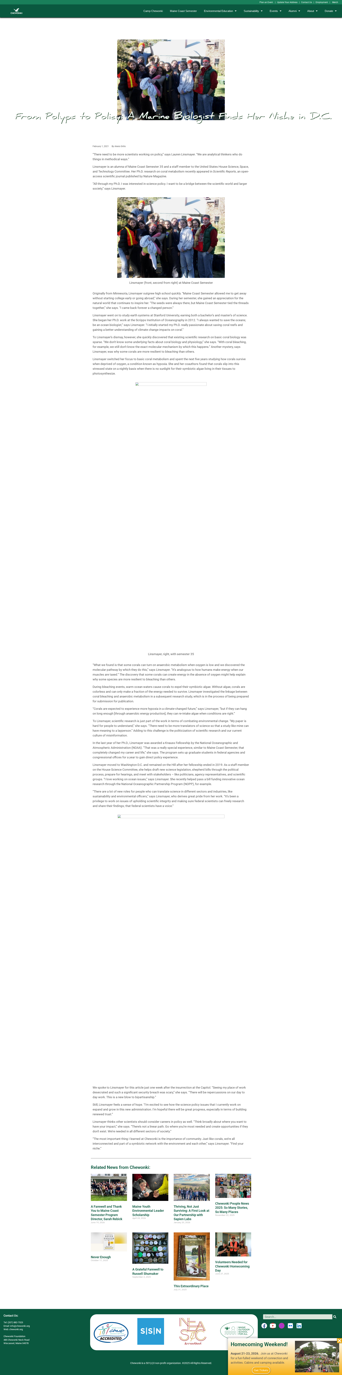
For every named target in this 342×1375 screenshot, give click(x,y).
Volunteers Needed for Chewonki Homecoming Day (232, 1266)
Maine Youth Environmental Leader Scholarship (148, 1211)
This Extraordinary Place (191, 1286)
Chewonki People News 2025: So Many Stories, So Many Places (232, 1208)
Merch (335, 2)
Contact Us (306, 2)
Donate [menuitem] (329, 10)
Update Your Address (287, 2)
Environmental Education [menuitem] (218, 10)
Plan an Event (266, 2)
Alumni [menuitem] (293, 10)
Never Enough (101, 1257)
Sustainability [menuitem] (251, 10)
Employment (322, 2)
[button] (339, 1340)
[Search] (334, 1316)
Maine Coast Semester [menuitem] (183, 10)
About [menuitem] (310, 10)
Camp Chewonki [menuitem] (153, 10)
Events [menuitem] (274, 10)
